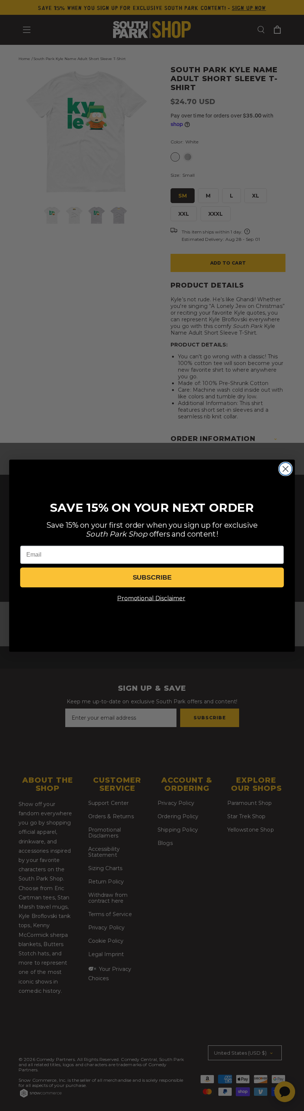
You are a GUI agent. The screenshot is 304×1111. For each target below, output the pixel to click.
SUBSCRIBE (152, 577)
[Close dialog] (285, 468)
